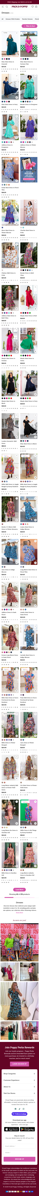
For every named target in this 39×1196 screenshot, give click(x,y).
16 (11, 69)
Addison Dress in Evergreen (7, 146)
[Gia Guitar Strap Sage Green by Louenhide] (4, 827)
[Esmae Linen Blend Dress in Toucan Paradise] (9, 652)
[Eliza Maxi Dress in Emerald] (2, 59)
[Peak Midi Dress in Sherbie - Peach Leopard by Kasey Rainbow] (23, 695)
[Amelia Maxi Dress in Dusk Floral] (21, 609)
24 (2, 71)
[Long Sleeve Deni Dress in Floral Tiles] (21, 567)
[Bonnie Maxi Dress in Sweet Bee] (27, 101)
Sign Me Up (19, 1159)
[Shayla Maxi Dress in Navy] (23, 313)
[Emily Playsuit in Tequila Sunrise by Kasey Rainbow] (9, 185)
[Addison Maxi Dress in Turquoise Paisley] (9, 142)
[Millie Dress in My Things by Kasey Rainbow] (4, 481)
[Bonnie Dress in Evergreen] (21, 101)
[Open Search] (7, 6)
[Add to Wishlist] (17, 33)
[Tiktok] (19, 1109)
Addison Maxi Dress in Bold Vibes (9, 317)
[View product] (32, 101)
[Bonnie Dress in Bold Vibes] (21, 270)
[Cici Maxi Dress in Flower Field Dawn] (21, 782)
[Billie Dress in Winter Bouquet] (25, 481)
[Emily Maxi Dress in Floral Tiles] (2, 185)
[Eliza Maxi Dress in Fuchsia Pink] (4, 59)
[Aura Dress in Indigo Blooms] (2, 567)
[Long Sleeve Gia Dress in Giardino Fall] (2, 827)
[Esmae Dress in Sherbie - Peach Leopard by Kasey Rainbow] (7, 652)
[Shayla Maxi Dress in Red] (21, 313)
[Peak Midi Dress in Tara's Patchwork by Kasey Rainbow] (21, 695)
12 (7, 69)
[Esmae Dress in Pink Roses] (4, 652)
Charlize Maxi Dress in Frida (27, 231)
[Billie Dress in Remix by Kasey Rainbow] (27, 481)
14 (9, 69)
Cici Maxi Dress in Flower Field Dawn (28, 786)
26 (4, 71)
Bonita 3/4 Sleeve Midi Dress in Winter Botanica (10, 528)
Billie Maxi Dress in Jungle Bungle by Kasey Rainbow (28, 485)
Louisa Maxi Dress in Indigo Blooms (27, 528)
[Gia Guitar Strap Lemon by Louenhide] (7, 827)
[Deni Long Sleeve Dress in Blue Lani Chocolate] (23, 567)
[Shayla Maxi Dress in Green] (30, 313)
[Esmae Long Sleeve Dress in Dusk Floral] (2, 652)
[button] (19, 942)
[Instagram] (23, 1109)
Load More (19, 890)
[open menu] (3, 6)
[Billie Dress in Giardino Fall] (23, 481)
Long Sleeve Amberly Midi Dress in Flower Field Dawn (10, 788)
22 (17, 69)
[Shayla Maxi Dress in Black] (25, 313)
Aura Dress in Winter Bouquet (27, 744)
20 (15, 69)
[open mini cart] (36, 6)
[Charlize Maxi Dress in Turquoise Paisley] (23, 227)
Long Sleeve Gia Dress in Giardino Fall (10, 831)
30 (27, 111)
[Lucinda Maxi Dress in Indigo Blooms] (21, 652)
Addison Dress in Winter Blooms (28, 146)
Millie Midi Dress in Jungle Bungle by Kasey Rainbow (10, 485)
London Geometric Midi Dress (9, 442)
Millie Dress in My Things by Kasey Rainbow (28, 831)
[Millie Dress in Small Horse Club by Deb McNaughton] (7, 481)
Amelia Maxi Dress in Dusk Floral (27, 613)
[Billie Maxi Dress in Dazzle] (30, 481)
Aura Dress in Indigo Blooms (8, 571)
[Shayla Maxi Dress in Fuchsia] (27, 313)
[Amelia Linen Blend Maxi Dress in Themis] (23, 609)
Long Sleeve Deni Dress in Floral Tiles (28, 571)
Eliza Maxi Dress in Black (28, 444)
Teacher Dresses (27, 19)
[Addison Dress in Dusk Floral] (2, 609)
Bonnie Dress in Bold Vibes (27, 274)
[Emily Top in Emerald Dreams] (4, 185)
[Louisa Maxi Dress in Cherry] (23, 524)
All (2, 19)
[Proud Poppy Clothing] (20, 7)
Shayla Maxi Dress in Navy (28, 401)
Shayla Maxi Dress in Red (28, 316)
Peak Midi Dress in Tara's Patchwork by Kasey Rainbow (28, 700)
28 (6, 71)
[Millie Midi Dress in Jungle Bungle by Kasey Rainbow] (2, 481)
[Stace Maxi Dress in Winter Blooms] (2, 227)
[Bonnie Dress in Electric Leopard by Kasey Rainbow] (30, 101)
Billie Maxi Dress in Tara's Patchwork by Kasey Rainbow (10, 700)
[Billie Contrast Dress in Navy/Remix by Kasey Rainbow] (11, 740)
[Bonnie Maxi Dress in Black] (23, 101)
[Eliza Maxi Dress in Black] (7, 59)
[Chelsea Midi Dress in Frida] (2, 270)
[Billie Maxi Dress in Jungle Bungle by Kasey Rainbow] (21, 481)
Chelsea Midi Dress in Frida (9, 274)
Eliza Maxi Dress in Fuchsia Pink (26, 63)
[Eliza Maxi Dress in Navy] (9, 59)
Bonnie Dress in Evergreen (28, 104)
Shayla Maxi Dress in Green (27, 359)
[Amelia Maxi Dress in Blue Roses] (25, 609)
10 (5, 69)
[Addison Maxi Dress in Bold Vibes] (2, 313)
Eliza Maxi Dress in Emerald (8, 63)
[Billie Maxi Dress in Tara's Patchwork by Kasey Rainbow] (2, 695)
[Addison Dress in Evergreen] (2, 142)
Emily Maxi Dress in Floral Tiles (10, 189)
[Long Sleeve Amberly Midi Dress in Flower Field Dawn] (2, 782)
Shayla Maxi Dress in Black (8, 402)
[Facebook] (15, 1109)
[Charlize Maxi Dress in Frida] (21, 227)
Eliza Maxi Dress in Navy (10, 104)
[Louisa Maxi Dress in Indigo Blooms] (21, 524)
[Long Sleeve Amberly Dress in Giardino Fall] (4, 782)
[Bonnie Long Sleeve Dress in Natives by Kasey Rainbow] (25, 101)
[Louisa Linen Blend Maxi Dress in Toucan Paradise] (27, 524)
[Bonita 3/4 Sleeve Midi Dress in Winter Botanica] (2, 524)
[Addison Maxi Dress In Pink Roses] (7, 142)
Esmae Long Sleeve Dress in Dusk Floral (10, 656)
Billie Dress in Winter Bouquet (8, 744)
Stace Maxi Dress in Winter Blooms (8, 231)
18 (13, 69)
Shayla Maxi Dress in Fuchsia (8, 359)
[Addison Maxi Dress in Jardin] (11, 142)
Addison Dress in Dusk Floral (9, 613)
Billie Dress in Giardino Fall (9, 874)
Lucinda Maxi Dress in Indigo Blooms (27, 656)
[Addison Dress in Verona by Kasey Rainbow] (30, 142)
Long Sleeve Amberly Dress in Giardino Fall (27, 874)
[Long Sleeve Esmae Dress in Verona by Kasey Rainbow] (11, 652)
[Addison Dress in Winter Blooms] (4, 142)
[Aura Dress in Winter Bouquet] (4, 567)
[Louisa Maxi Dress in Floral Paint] (25, 524)
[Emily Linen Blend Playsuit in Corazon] (7, 185)
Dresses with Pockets (13, 19)
